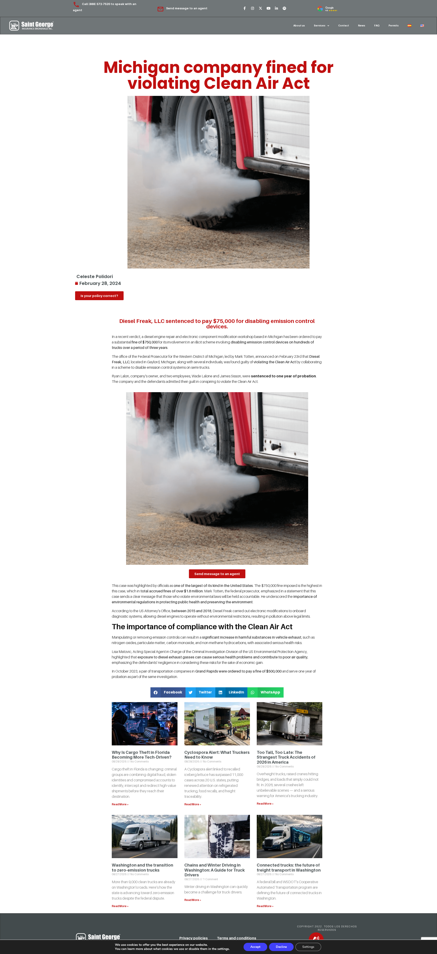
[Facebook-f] (244, 8)
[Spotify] (284, 8)
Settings (308, 947)
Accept (255, 947)
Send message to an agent (186, 8)
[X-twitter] (260, 8)
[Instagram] (252, 8)
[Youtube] (268, 8)
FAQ (376, 25)
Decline (281, 947)
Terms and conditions (236, 938)
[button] (167, 692)
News (361, 25)
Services (319, 25)
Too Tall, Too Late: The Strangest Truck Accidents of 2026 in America (286, 757)
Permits (394, 25)
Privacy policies (193, 938)
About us (299, 25)
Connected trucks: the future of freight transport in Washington (289, 867)
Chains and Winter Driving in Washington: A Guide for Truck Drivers (214, 870)
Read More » (120, 804)
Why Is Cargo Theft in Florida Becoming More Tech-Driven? (141, 755)
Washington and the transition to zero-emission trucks (142, 867)
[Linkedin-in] (276, 8)
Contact (343, 25)
